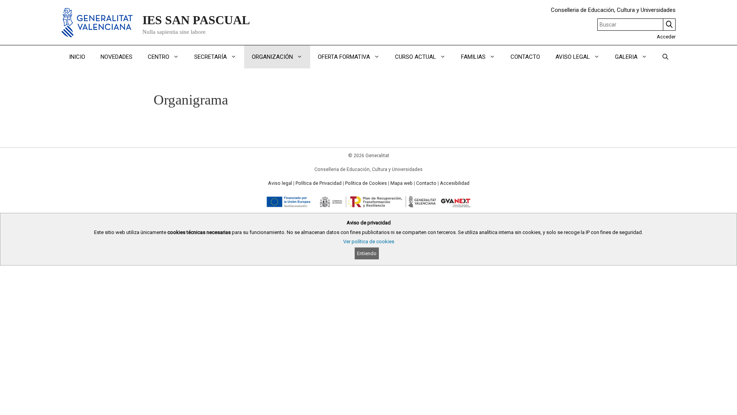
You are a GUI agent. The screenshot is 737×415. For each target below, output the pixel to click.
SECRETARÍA (210, 56)
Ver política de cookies (368, 241)
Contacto (426, 183)
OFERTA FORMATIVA (344, 56)
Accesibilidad (454, 183)
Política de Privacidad (319, 183)
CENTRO (158, 56)
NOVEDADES (116, 56)
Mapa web (401, 183)
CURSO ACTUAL (415, 56)
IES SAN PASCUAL (196, 20)
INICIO (77, 56)
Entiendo (367, 253)
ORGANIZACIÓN (272, 56)
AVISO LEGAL (572, 56)
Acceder (666, 37)
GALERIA (626, 56)
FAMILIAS (473, 56)
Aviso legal (280, 183)
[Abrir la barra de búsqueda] (665, 56)
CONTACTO (525, 56)
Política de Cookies (366, 183)
